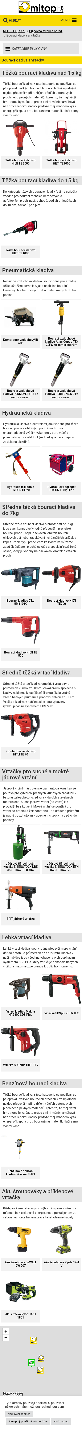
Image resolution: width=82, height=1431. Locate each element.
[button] (33, 1341)
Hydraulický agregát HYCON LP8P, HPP (61, 488)
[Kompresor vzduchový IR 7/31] (20, 317)
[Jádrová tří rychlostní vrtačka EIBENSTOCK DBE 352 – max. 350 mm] (20, 842)
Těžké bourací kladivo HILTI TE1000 (20, 252)
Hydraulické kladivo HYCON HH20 (20, 488)
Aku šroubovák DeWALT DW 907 (20, 1264)
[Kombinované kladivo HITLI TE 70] (20, 729)
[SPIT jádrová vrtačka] (20, 895)
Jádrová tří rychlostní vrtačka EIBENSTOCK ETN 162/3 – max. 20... (61, 867)
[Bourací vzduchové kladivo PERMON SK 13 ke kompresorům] (20, 370)
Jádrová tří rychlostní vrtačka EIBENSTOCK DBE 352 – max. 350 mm (20, 867)
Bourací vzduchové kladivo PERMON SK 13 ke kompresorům (20, 394)
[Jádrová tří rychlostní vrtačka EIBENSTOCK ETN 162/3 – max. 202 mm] (61, 842)
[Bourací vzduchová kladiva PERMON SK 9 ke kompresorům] (61, 370)
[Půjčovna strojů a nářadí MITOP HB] (41, 7)
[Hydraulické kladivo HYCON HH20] (20, 464)
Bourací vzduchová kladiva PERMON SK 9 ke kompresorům (61, 394)
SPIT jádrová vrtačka (21, 918)
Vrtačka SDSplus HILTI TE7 (20, 1065)
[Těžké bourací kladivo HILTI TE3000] (61, 138)
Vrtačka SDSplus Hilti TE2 (61, 1013)
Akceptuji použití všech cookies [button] (28, 1421)
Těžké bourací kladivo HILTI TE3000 (61, 162)
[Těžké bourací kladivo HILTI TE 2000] (20, 138)
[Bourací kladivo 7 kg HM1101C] (20, 578)
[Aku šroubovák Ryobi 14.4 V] (61, 1240)
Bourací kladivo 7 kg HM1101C (20, 602)
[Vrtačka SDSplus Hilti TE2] (61, 989)
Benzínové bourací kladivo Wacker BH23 (20, 1173)
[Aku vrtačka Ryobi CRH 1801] (20, 1292)
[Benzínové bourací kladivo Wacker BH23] (20, 1149)
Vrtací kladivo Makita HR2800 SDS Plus (20, 1013)
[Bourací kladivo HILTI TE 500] (20, 630)
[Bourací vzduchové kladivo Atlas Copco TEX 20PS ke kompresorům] (61, 317)
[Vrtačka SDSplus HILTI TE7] (20, 1041)
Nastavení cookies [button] (19, 1413)
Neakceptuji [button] (61, 1421)
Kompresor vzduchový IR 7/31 (20, 341)
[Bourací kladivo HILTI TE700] (61, 578)
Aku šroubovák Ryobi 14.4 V (61, 1264)
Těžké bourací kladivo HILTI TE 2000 (20, 162)
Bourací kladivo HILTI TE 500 (20, 654)
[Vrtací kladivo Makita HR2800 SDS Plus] (20, 989)
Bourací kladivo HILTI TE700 (61, 602)
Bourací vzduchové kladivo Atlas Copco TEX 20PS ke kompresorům (61, 342)
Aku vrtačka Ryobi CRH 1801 (20, 1316)
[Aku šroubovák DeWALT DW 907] (20, 1240)
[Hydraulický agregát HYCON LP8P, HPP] (61, 464)
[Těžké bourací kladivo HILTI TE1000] (20, 228)
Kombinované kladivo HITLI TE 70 (21, 753)
